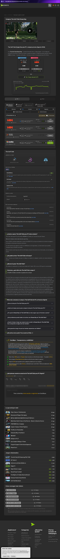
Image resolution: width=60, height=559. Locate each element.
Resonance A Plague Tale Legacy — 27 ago (30, 415)
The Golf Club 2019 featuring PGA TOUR (30, 457)
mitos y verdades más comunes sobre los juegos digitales (30, 352)
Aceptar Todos (6, 556)
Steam (18, 47)
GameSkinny (10, 172)
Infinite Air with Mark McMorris (30, 463)
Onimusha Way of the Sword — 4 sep (30, 432)
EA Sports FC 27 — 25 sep (30, 438)
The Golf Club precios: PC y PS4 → (42, 93)
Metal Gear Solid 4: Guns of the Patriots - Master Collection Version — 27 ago (30, 421)
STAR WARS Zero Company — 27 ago (30, 424)
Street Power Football (30, 472)
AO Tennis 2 (30, 460)
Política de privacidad (12, 558)
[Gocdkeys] (4, 5)
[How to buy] (53, 141)
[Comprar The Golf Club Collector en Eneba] (12, 142)
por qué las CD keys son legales (38, 351)
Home (5, 15)
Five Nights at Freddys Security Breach (30, 475)
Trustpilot (48, 357)
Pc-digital (10, 15)
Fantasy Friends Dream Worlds (30, 477)
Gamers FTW (10, 185)
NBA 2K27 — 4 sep (30, 435)
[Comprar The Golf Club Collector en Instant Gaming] (12, 135)
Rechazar (13, 556)
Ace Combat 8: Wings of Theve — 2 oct (30, 441)
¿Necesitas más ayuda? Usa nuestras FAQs (19, 333)
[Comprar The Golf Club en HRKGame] (12, 120)
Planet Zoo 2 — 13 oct (30, 447)
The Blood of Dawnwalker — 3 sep (30, 430)
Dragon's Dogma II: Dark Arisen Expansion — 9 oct (30, 444)
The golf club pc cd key (18, 15)
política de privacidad (24, 551)
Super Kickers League (30, 469)
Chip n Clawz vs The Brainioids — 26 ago (30, 412)
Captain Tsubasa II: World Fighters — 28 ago (30, 427)
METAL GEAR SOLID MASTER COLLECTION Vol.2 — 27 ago (30, 418)
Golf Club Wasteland (30, 480)
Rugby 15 (30, 466)
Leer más (11, 176)
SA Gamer (9, 179)
